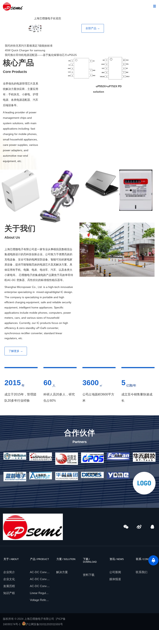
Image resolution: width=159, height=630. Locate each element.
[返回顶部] (153, 560)
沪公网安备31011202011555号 (44, 624)
